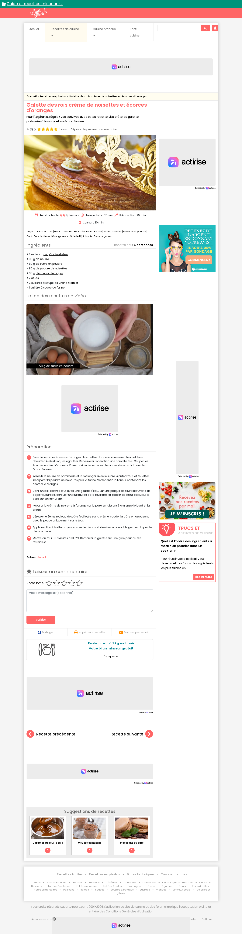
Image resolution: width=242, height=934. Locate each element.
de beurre (42, 259)
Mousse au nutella (90, 842)
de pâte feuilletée (55, 254)
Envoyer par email (136, 632)
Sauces (99, 889)
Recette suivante (127, 734)
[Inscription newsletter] (187, 501)
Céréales (111, 882)
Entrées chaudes (87, 886)
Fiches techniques (140, 874)
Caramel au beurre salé (48, 842)
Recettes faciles (70, 874)
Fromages (134, 886)
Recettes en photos (53, 96)
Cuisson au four (43, 231)
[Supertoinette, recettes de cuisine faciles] (38, 12)
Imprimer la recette (92, 632)
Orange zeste (60, 236)
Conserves (149, 882)
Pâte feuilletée (42, 236)
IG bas (151, 886)
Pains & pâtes (200, 886)
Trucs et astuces (174, 874)
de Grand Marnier (66, 283)
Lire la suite (203, 577)
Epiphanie (86, 236)
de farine (58, 287)
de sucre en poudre (49, 264)
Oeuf (29, 236)
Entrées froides (112, 886)
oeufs (35, 278)
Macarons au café (131, 842)
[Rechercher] (205, 28)
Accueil (34, 29)
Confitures (130, 882)
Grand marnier (113, 231)
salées (85, 889)
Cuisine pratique (104, 29)
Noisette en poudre (134, 231)
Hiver (57, 231)
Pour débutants (83, 231)
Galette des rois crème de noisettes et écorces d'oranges (108, 96)
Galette (74, 236)
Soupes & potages (122, 889)
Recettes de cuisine (65, 29)
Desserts (67, 231)
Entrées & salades (59, 886)
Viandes (161, 889)
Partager (48, 632)
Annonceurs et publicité (45, 919)
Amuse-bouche (57, 882)
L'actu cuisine (135, 32)
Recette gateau (103, 236)
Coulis (203, 882)
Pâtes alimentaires (45, 889)
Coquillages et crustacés (177, 882)
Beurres (77, 882)
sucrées (145, 889)
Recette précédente (55, 734)
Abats (37, 882)
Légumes (166, 886)
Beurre (98, 231)
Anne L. (42, 557)
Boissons (94, 882)
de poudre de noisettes (51, 268)
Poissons (68, 889)
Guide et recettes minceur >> (35, 3)
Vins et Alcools (181, 889)
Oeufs (182, 886)
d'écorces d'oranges (49, 273)
